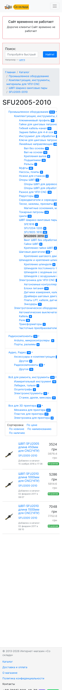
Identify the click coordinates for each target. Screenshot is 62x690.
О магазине (9, 672)
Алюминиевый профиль (36, 120)
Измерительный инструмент (34, 381)
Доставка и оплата (14, 667)
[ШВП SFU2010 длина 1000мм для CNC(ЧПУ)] (9, 484)
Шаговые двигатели (34, 251)
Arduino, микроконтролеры (33, 340)
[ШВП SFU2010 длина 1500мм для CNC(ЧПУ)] (9, 516)
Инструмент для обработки (39, 136)
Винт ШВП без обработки (42, 240)
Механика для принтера (32, 409)
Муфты (25, 168)
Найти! (49, 54)
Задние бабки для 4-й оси (37, 132)
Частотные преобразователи (40, 328)
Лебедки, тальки (26, 385)
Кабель (25, 316)
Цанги (25, 216)
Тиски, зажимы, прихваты (38, 203)
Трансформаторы (32, 324)
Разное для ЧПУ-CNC (35, 192)
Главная (10, 72)
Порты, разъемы (26, 344)
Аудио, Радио (19, 352)
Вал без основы (36, 148)
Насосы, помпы (30, 172)
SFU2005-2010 (18, 92)
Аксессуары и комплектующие (36, 356)
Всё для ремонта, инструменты (31, 377)
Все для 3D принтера (24, 405)
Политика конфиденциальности (23, 678)
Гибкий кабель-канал (35, 128)
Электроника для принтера (33, 417)
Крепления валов (36, 156)
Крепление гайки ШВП (40, 247)
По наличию (17, 432)
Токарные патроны (33, 212)
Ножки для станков (33, 175)
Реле (24, 320)
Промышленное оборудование (29, 76)
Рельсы (30, 164)
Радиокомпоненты (22, 336)
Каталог (24, 72)
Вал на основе (35, 152)
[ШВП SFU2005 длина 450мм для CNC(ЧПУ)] (9, 454)
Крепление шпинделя (39, 264)
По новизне (16, 429)
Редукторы (28, 196)
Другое (25, 361)
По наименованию (39, 429)
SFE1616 (30, 224)
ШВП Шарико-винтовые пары (28, 88)
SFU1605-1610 (35, 232)
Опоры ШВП (28, 179)
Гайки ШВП (32, 244)
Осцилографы (24, 389)
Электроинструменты (30, 393)
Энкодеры (32, 304)
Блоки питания (36, 288)
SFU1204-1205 (34, 228)
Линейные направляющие (38, 144)
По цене (32, 425)
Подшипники (34, 160)
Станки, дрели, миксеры (37, 397)
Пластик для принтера (31, 413)
